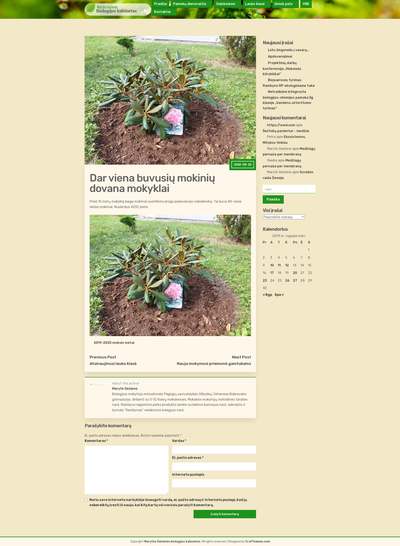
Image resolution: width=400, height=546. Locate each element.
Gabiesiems (225, 4)
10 (272, 265)
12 (287, 265)
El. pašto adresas (188, 458)
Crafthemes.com (257, 541)
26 (287, 280)
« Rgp (267, 295)
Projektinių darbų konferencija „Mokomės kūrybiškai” (282, 68)
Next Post (241, 357)
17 (272, 273)
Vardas (179, 441)
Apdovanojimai (280, 56)
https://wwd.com (281, 125)
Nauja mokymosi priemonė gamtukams (214, 363)
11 (279, 265)
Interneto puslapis (188, 475)
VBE (306, 4)
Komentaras (96, 441)
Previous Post (103, 357)
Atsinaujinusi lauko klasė (113, 363)
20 (295, 273)
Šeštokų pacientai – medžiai (286, 131)
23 (265, 280)
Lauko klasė (255, 4)
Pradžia (160, 4)
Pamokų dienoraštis (189, 4)
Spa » (279, 295)
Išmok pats (284, 4)
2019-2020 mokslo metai (114, 343)
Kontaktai (162, 12)
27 (295, 280)
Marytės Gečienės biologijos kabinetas (172, 541)
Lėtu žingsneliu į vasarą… (288, 50)
